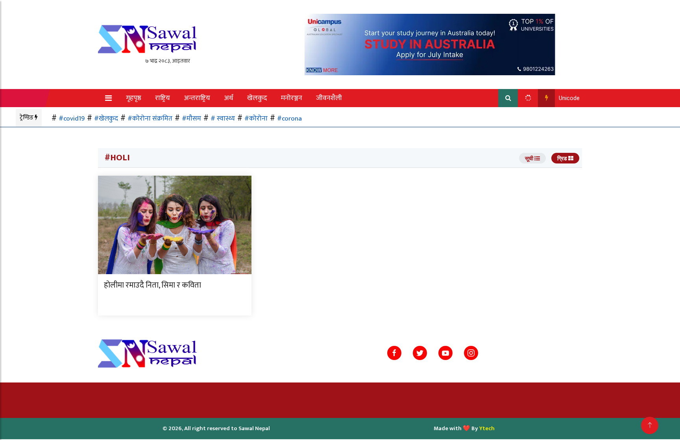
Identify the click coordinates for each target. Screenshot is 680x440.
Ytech (487, 428)
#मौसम (191, 118)
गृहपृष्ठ (133, 98)
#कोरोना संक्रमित (150, 118)
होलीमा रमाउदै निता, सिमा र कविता (152, 285)
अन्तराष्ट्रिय (197, 98)
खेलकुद (257, 98)
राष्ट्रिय (162, 98)
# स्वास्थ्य (223, 118)
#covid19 (72, 118)
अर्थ (228, 98)
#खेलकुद (106, 118)
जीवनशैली (329, 98)
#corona (289, 118)
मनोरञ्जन (291, 98)
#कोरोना (256, 118)
